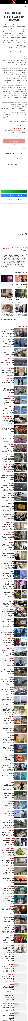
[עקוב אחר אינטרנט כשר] (12, 149)
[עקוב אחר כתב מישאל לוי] (15, 46)
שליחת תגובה (5, 248)
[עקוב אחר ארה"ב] (22, 149)
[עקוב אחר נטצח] (6, 149)
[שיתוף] (16, 51)
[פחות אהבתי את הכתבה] (10, 158)
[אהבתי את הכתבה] (18, 159)
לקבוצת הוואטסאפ (12, 191)
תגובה (2, 266)
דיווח (6, 266)
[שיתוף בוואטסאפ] (20, 51)
